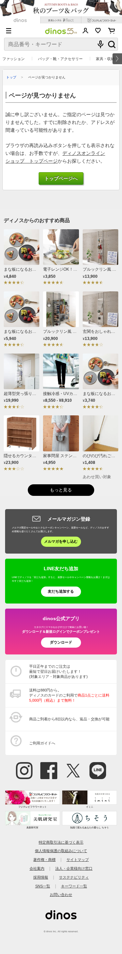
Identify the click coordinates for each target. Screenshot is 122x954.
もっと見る (61, 490)
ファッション (13, 59)
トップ (11, 77)
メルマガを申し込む (61, 541)
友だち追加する (61, 591)
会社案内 (36, 868)
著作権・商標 (44, 860)
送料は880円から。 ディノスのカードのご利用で (69, 695)
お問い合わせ (61, 895)
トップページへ (61, 178)
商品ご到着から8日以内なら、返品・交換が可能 (69, 719)
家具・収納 (105, 59)
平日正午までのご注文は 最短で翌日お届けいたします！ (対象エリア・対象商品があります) (58, 671)
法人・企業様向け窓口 (74, 868)
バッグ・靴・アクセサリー (60, 59)
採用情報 (40, 877)
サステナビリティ (74, 877)
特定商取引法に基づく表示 (61, 842)
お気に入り (98, 30)
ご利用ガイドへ (42, 743)
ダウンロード (61, 642)
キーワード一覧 (74, 886)
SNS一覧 (42, 886)
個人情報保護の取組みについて (61, 851)
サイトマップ (77, 860)
